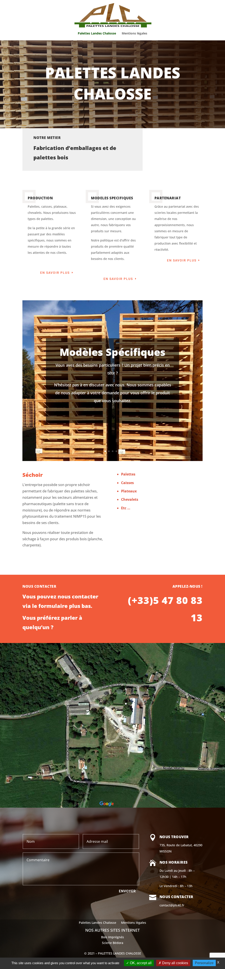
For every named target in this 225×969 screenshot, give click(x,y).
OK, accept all (140, 963)
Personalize (204, 963)
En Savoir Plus (55, 272)
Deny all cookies (174, 963)
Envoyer (127, 891)
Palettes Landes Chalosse (97, 33)
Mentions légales (134, 33)
